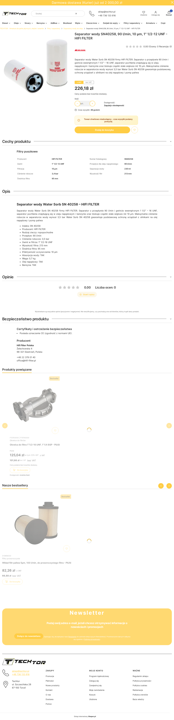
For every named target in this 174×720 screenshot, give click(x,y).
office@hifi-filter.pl (26, 360)
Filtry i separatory (53, 28)
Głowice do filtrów (18, 440)
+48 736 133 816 (107, 15)
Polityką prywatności (92, 639)
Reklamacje (138, 690)
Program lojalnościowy (99, 676)
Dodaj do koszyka (104, 130)
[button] (81, 13)
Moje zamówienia (96, 690)
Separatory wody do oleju (73, 28)
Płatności (50, 681)
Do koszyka (22, 470)
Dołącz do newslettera (28, 636)
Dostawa (49, 699)
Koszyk (92, 694)
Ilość (77, 99)
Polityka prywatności (142, 681)
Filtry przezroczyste (11, 558)
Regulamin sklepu (140, 676)
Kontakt (49, 690)
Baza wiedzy (138, 699)
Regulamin (72, 637)
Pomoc (49, 704)
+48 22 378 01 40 (26, 357)
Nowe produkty (53, 685)
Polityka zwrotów (140, 694)
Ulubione (93, 699)
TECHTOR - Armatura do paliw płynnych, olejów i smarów (22, 28)
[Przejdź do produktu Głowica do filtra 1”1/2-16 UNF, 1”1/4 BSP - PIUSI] (35, 405)
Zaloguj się (94, 681)
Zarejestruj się (95, 685)
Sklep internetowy (85, 716)
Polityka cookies (140, 685)
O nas (48, 694)
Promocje (50, 676)
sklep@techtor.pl (106, 11)
